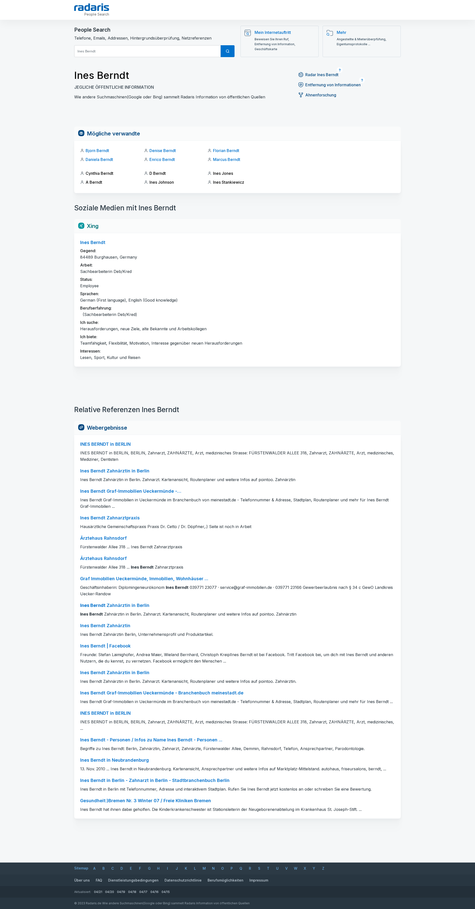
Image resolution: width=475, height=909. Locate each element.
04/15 (166, 892)
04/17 (143, 892)
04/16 (154, 892)
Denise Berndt (162, 150)
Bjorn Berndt (97, 150)
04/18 (132, 892)
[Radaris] (91, 7)
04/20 (109, 892)
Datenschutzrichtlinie (183, 880)
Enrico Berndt (162, 159)
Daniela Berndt (99, 159)
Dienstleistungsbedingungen (133, 880)
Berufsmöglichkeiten (225, 880)
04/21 (98, 892)
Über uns (82, 880)
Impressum (258, 880)
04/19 (121, 892)
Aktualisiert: (82, 892)
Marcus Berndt (226, 159)
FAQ (99, 880)
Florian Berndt (226, 150)
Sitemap (81, 868)
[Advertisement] (237, 115)
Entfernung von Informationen (333, 84)
